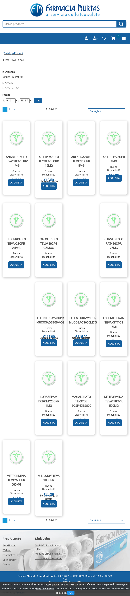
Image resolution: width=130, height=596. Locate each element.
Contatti (7, 564)
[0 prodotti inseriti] (113, 38)
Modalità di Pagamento (47, 553)
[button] (106, 111)
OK (70, 592)
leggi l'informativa (45, 588)
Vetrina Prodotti (13, 77)
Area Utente (9, 545)
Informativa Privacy (13, 555)
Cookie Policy (10, 559)
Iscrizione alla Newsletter (48, 558)
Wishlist (7, 550)
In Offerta (11, 88)
